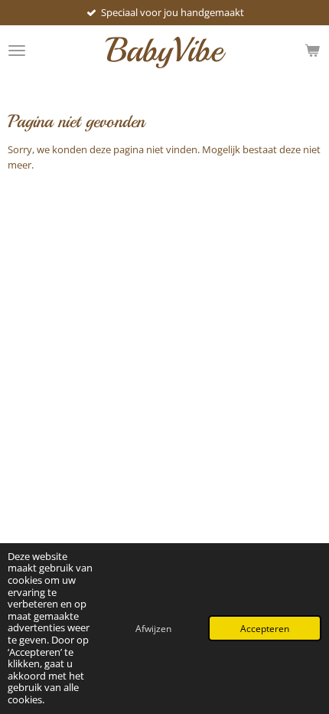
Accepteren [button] (264, 628)
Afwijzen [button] (153, 628)
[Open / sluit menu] (17, 50)
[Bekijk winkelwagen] (312, 50)
